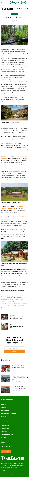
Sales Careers (5, 410)
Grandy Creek (9, 299)
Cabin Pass (4, 431)
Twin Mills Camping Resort (16, 171)
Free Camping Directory (7, 434)
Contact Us (4, 416)
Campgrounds (5, 425)
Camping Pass (5, 428)
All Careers (4, 407)
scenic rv (6, 308)
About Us (3, 404)
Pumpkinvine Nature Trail (15, 303)
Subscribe (14, 351)
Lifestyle (14, 13)
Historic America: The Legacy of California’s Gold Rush (20, 377)
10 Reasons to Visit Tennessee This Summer (19, 387)
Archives (3, 437)
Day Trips (9, 297)
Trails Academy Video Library (9, 413)
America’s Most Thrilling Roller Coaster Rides (19, 366)
